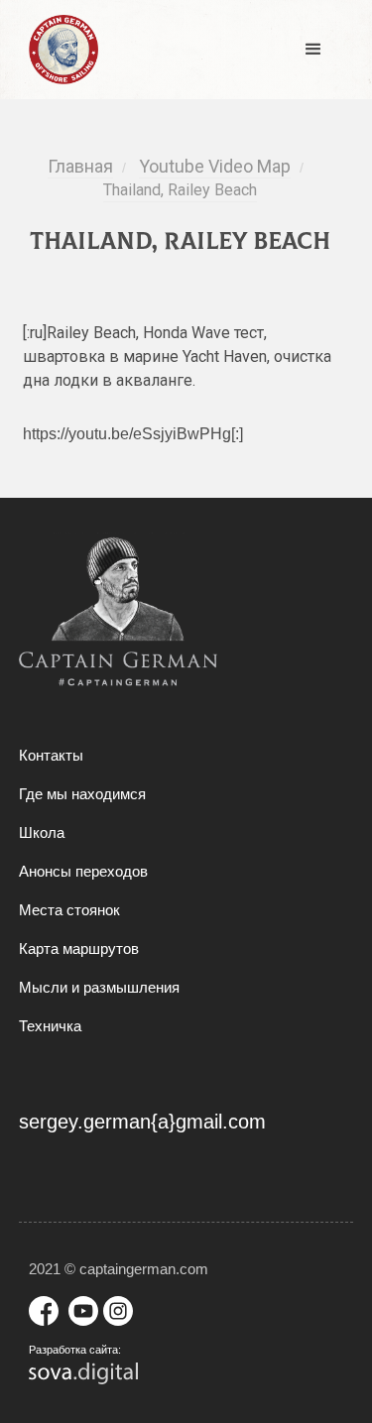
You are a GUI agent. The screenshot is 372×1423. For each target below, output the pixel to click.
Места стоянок (69, 909)
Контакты (51, 755)
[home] (58, 49)
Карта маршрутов (79, 948)
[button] (313, 49)
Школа (41, 832)
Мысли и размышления (99, 987)
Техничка (50, 1025)
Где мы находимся (82, 793)
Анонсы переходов (83, 871)
